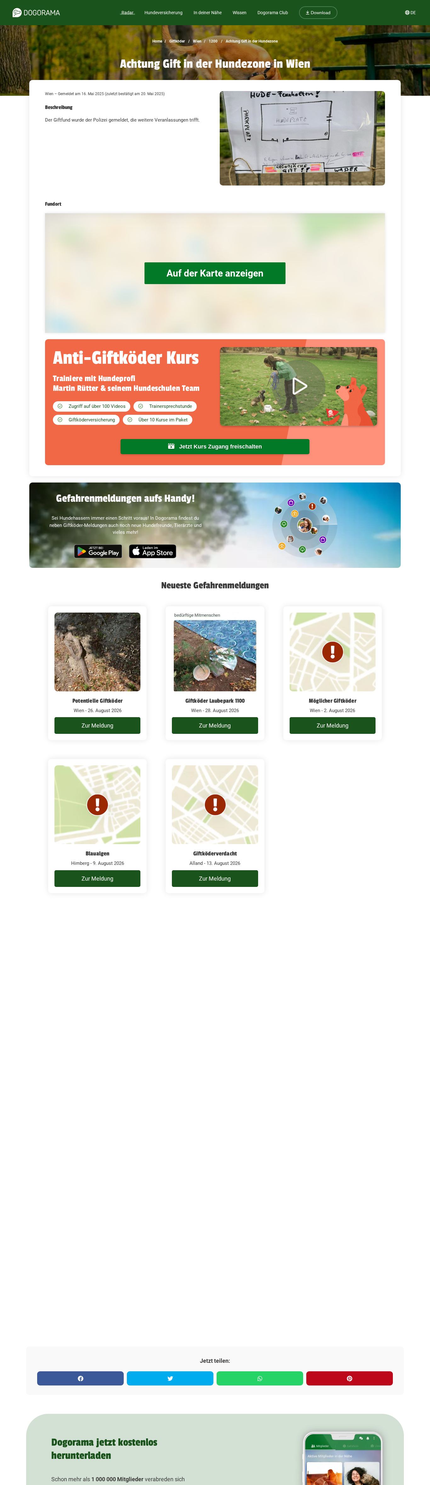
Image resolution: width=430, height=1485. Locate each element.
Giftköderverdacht (215, 853)
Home (157, 41)
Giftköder (176, 41)
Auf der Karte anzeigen (215, 273)
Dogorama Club (272, 12)
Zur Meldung (97, 725)
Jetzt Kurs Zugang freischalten (220, 446)
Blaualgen (98, 853)
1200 (213, 41)
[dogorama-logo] (36, 12)
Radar (127, 12)
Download (320, 12)
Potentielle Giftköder (97, 700)
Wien (196, 41)
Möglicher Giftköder (332, 700)
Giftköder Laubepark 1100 (215, 700)
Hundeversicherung (163, 12)
